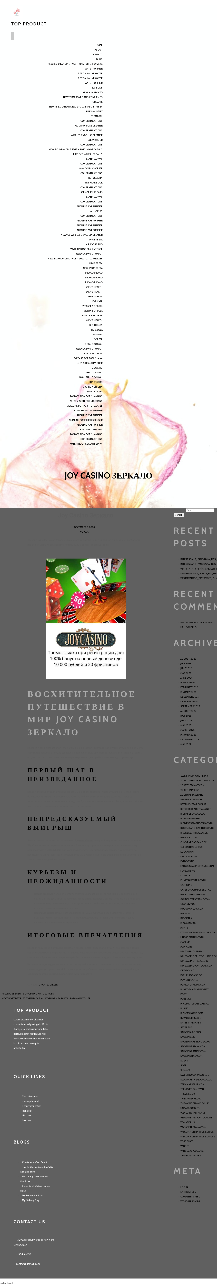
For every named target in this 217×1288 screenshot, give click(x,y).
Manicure (186, 946)
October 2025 (189, 701)
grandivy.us (187, 903)
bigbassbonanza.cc (192, 813)
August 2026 (188, 658)
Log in (184, 1187)
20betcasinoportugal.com (197, 780)
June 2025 (186, 720)
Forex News (187, 870)
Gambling (186, 884)
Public (184, 1008)
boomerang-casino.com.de (197, 828)
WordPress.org (190, 1201)
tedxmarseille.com (192, 1084)
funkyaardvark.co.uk (193, 880)
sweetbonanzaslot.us (194, 1074)
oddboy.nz (187, 970)
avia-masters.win (191, 799)
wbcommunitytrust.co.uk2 (197, 1136)
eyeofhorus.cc (189, 856)
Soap (183, 1065)
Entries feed (188, 1191)
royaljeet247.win (190, 1017)
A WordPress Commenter (196, 622)
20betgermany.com (192, 785)
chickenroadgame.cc (193, 842)
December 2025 (189, 696)
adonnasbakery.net (192, 794)
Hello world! (188, 627)
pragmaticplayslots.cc (194, 1003)
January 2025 (188, 734)
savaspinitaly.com (191, 1055)
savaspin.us (187, 1036)
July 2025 (185, 715)
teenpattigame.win (192, 1089)
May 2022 (185, 744)
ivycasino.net (189, 922)
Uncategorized (48, 984)
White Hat (186, 1141)
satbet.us (186, 1027)
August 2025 (188, 711)
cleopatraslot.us (191, 846)
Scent (184, 1060)
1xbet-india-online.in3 (194, 775)
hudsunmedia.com (191, 908)
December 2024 (189, 739)
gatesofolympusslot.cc (195, 889)
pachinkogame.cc (191, 975)
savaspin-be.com (190, 1032)
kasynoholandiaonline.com (197, 932)
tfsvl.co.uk (187, 1093)
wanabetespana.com (193, 1127)
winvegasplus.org (192, 1150)
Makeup (185, 941)
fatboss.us (187, 861)
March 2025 (187, 729)
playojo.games (189, 979)
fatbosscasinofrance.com (197, 865)
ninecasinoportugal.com (196, 965)
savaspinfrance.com (193, 1051)
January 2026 (188, 692)
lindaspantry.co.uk (192, 937)
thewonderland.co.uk (194, 1103)
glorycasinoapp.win (192, 894)
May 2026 (185, 673)
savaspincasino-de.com (195, 1041)
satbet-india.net (190, 1022)
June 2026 (186, 668)
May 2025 (185, 725)
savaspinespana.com (192, 1046)
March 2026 (187, 682)
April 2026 (186, 677)
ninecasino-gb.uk (191, 951)
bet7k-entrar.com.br (193, 804)
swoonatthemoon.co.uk (196, 1079)
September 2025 (190, 706)
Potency (185, 998)
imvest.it (186, 913)
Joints (184, 927)
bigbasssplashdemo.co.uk (196, 823)
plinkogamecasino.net (194, 989)
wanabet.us (187, 1122)
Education (187, 851)
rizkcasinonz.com (191, 1013)
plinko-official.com (192, 984)
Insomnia (186, 918)
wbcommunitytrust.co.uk (196, 1131)
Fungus (185, 875)
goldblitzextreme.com (195, 899)
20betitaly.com (189, 790)
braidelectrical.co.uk (194, 832)
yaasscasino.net (190, 1155)
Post (183, 994)
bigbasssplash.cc (191, 818)
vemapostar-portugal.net (197, 1117)
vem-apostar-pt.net (192, 1112)
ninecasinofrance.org (194, 960)
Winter (184, 1146)
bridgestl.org (189, 837)
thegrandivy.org (191, 1098)
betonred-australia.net (195, 809)
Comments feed (190, 1196)
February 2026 (189, 687)
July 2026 (185, 663)
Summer (185, 1070)
